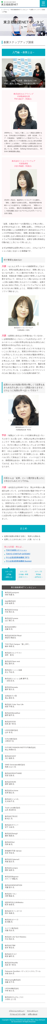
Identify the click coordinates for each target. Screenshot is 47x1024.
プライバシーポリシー (17, 1011)
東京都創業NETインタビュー (23, 587)
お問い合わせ (32, 1014)
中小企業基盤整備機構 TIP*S (17, 557)
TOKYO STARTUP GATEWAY (18, 554)
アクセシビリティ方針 (17, 1014)
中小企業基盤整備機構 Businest (18, 561)
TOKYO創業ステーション (16, 550)
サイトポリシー (32, 1011)
